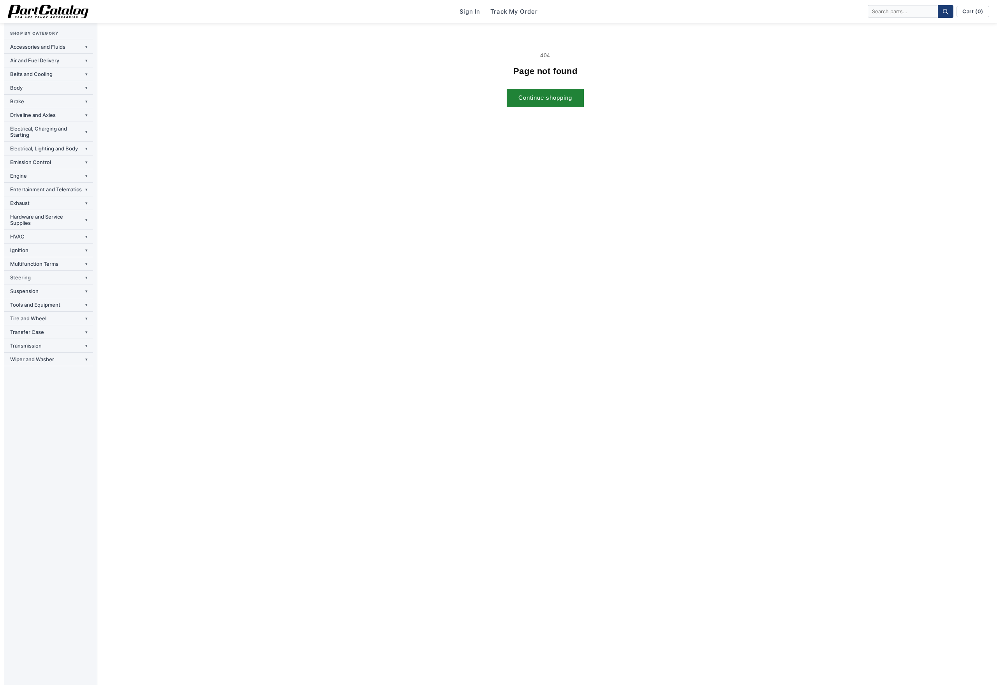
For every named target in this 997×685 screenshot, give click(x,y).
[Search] (945, 11)
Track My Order (513, 11)
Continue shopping (545, 97)
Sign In (470, 11)
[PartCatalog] (48, 11)
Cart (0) (972, 11)
